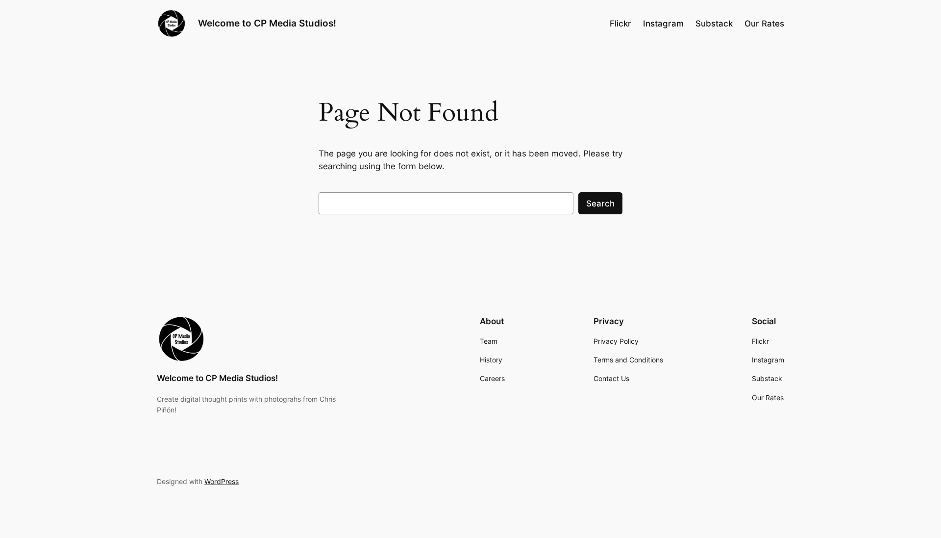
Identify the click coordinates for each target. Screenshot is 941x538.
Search (600, 203)
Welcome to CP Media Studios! (267, 23)
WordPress (221, 481)
